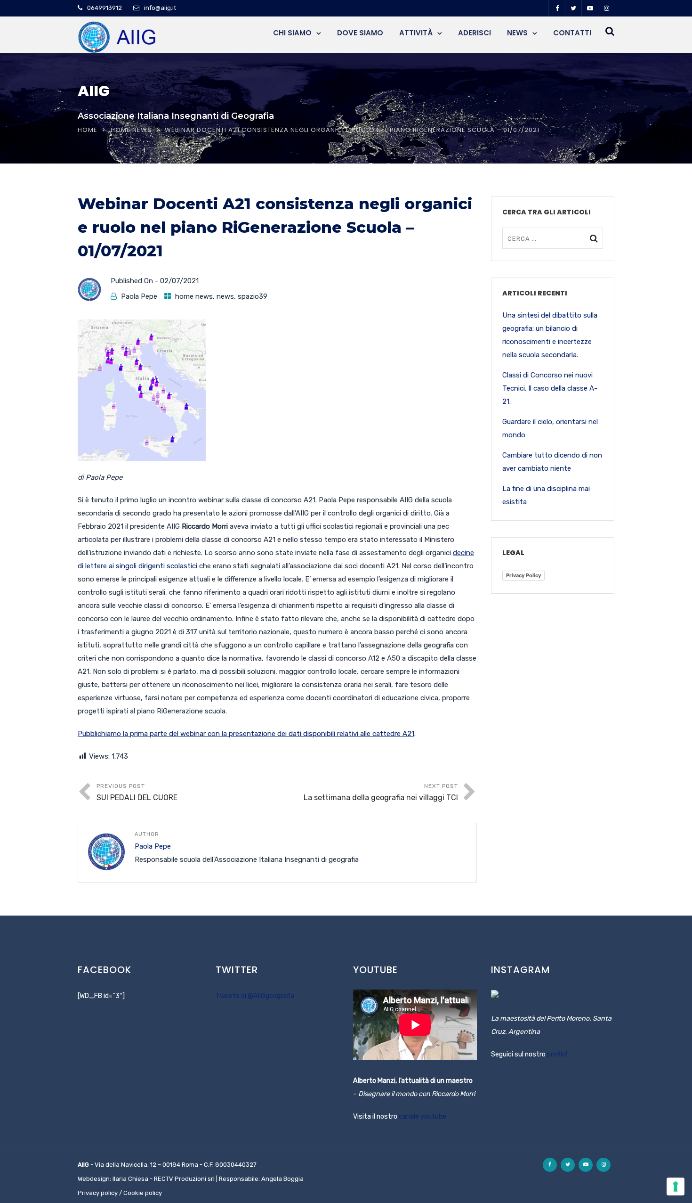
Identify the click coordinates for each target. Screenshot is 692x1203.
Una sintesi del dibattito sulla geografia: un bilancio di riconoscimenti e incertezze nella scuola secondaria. (549, 335)
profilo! (557, 1054)
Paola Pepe (139, 296)
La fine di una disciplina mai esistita (546, 495)
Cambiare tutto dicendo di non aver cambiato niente (552, 462)
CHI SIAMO (292, 33)
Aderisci (474, 33)
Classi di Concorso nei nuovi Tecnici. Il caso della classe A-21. (549, 388)
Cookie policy (142, 1192)
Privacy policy (98, 1192)
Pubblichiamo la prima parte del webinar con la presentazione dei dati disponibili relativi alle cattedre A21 (246, 733)
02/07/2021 (179, 281)
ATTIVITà (416, 33)
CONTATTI (572, 33)
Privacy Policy (523, 575)
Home (87, 129)
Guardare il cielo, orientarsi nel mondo (550, 428)
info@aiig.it (160, 7)
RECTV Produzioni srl (184, 1178)
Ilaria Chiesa (130, 1178)
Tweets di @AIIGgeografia (255, 996)
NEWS (517, 33)
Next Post (381, 792)
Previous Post (137, 792)
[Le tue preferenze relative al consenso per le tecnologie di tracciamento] (675, 1186)
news (225, 296)
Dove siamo (360, 33)
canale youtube (422, 1117)
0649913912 (104, 7)
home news (131, 129)
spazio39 (252, 296)
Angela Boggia (282, 1178)
